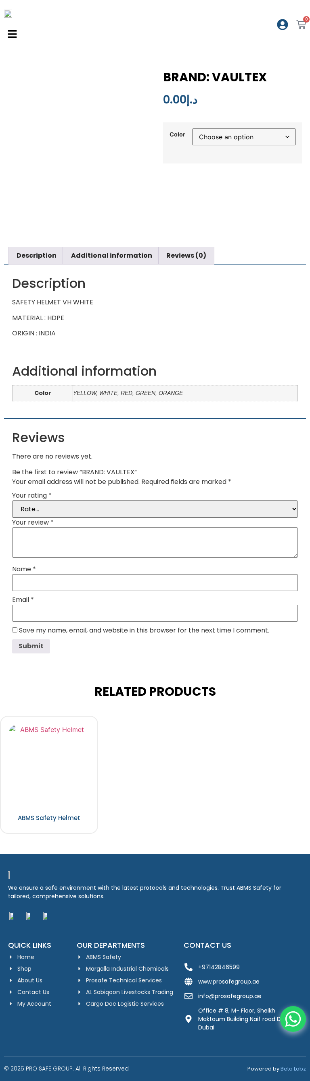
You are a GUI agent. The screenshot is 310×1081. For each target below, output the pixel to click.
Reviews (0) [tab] (186, 255)
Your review (33, 522)
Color (177, 134)
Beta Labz (293, 1069)
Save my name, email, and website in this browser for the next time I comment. (144, 630)
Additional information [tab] (111, 255)
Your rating (32, 495)
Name (24, 569)
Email (23, 600)
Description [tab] (37, 255)
